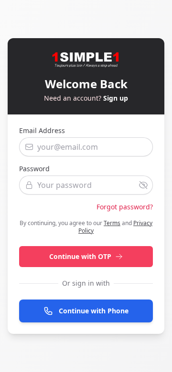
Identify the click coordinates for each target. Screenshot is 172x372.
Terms (112, 223)
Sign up (115, 98)
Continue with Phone (94, 310)
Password (34, 168)
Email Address (42, 130)
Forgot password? (125, 206)
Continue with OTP (80, 256)
